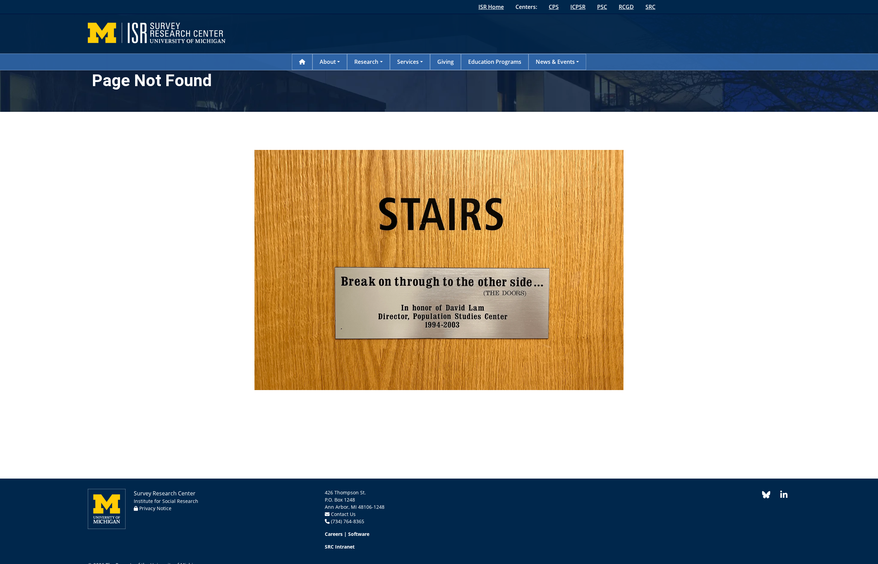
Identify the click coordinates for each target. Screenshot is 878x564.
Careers (334, 534)
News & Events (555, 62)
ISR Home (491, 7)
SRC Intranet (340, 546)
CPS (554, 7)
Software (358, 534)
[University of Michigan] (107, 508)
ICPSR (577, 7)
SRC (650, 7)
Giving (445, 62)
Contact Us (343, 514)
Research (366, 62)
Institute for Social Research (166, 501)
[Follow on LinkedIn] (780, 496)
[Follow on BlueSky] (766, 496)
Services (408, 62)
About (328, 62)
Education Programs (494, 62)
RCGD (626, 7)
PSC (602, 7)
